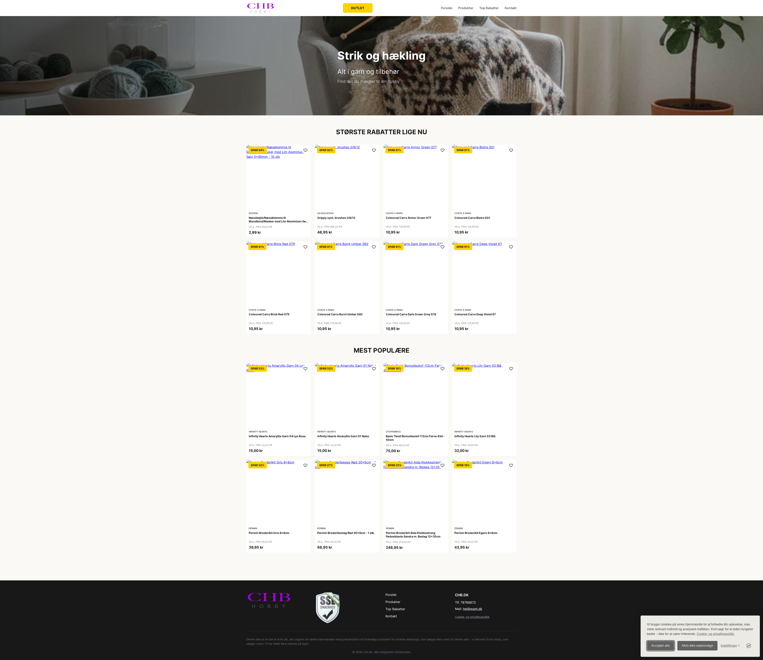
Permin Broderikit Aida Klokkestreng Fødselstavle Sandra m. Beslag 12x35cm (413, 534)
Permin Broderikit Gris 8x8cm (269, 533)
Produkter (465, 8)
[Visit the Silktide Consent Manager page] (748, 645)
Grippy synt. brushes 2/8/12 (336, 217)
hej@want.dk (472, 609)
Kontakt (511, 8)
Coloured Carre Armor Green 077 (408, 217)
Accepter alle (660, 645)
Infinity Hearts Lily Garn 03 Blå (474, 436)
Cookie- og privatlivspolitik (472, 617)
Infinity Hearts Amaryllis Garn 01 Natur (343, 436)
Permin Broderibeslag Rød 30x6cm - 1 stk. (346, 533)
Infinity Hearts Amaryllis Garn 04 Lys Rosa (277, 436)
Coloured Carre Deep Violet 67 (475, 314)
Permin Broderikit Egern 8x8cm (475, 533)
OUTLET (358, 8)
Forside (446, 8)
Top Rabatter (489, 8)
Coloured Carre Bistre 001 (472, 217)
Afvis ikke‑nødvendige (697, 645)
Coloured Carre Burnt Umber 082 (340, 314)
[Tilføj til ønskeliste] (305, 150)
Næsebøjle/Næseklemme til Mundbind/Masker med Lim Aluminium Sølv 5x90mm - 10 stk (278, 221)
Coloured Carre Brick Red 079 (269, 314)
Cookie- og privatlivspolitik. (716, 633)
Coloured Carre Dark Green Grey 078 (411, 314)
